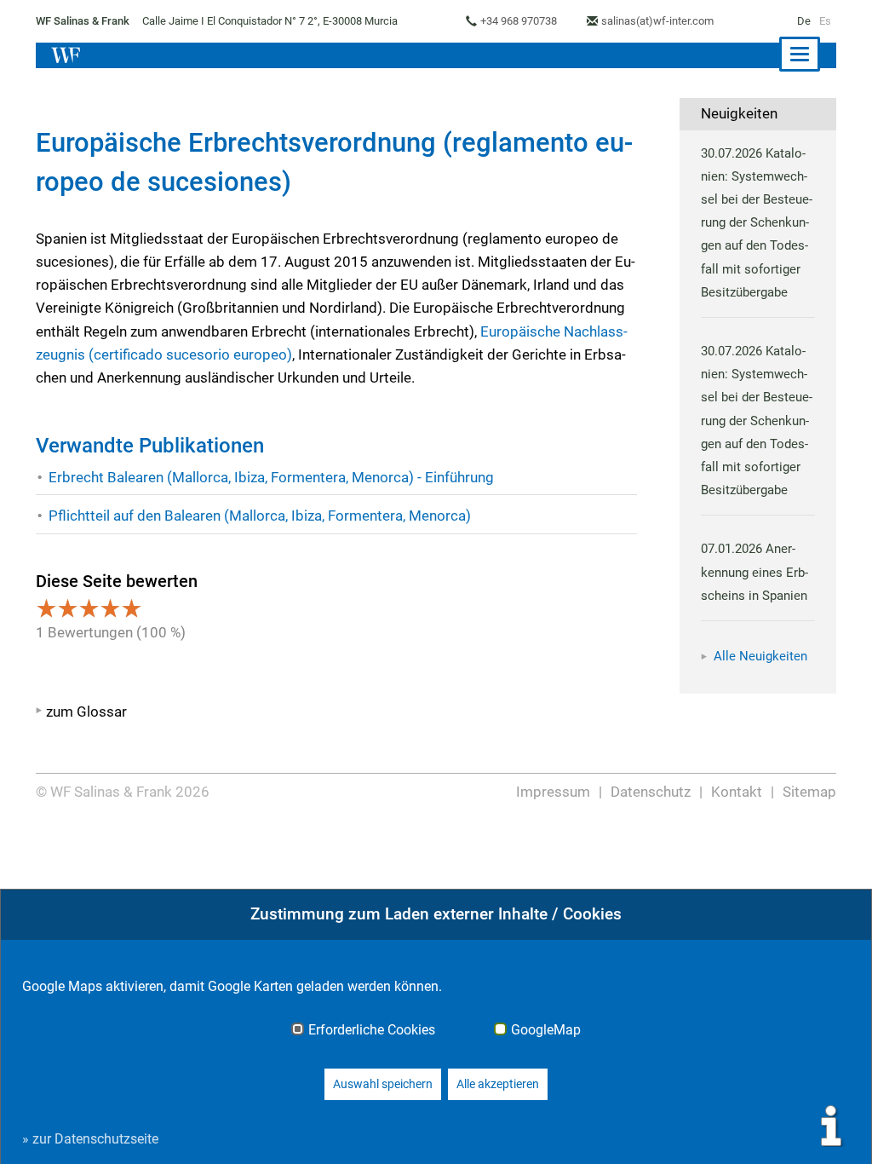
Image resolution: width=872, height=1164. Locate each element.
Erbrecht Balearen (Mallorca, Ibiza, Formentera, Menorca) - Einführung (271, 477)
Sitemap (809, 791)
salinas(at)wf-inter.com (657, 20)
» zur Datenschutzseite (90, 1139)
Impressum (553, 791)
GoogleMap (546, 1030)
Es (825, 20)
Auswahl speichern (383, 1084)
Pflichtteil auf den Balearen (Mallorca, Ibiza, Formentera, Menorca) (260, 515)
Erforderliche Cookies (371, 1030)
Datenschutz (651, 791)
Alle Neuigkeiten (760, 656)
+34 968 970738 (518, 20)
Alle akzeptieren (497, 1084)
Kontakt (736, 791)
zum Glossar (86, 711)
